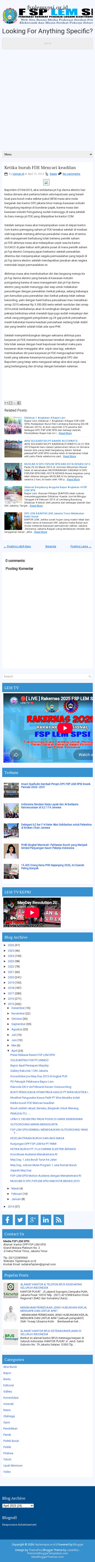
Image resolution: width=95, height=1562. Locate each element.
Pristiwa (8, 1453)
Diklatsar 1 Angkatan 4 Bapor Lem (44, 417)
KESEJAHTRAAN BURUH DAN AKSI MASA (37, 1138)
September (18, 1024)
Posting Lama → (80, 546)
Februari (16, 1193)
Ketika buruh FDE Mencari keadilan (40, 167)
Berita (7, 1379)
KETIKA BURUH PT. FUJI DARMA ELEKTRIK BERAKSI (43, 1149)
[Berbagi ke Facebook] (19, 403)
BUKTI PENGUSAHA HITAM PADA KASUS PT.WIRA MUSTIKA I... (50, 1092)
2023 (11, 961)
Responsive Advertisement (19, 1524)
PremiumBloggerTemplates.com (47, 1553)
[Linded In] (47, 1225)
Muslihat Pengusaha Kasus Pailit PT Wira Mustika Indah (45, 1097)
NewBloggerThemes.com (47, 1556)
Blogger (78, 1544)
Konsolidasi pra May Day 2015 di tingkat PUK (38, 1076)
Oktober (16, 1018)
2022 (11, 966)
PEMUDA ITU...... (20, 1113)
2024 (11, 956)
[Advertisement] (47, 101)
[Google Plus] (34, 1225)
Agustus (16, 1029)
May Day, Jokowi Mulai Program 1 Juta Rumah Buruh (43, 1165)
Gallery (7, 1391)
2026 (11, 945)
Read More (65, 433)
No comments (71, 173)
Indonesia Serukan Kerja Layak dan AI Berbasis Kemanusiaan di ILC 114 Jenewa (49, 806)
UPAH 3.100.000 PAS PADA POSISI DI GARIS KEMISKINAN (46, 1119)
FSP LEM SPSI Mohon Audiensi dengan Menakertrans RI (45, 1175)
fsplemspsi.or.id (47, 7)
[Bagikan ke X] (15, 403)
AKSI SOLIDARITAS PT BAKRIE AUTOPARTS (50, 440)
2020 (11, 977)
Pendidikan (10, 1428)
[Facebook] (8, 1225)
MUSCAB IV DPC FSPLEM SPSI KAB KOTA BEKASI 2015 (57, 464)
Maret (15, 1188)
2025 (11, 950)
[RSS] (59, 1225)
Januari (16, 1199)
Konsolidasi (11, 1397)
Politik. (7, 1447)
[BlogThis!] (10, 403)
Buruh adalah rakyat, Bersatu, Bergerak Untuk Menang (44, 1108)
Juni (14, 1040)
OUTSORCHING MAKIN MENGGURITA (34, 1124)
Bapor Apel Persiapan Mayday (29, 1065)
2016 (11, 998)
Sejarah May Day (20, 1170)
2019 (11, 982)
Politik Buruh (11, 1441)
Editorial (8, 1385)
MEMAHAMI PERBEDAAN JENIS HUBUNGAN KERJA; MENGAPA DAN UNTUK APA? (53, 1309)
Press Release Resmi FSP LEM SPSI (32, 1055)
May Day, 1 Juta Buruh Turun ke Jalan (33, 1159)
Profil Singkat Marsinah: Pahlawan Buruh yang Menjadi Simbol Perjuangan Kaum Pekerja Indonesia (54, 846)
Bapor (53, 173)
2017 (11, 993)
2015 (11, 1004)
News (7, 1410)
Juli (13, 1034)
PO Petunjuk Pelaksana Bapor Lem (32, 1081)
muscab (8, 1403)
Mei (13, 1045)
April (14, 1050)
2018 (11, 988)
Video (7, 1471)
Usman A (18, 173)
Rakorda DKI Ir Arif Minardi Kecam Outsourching (40, 1087)
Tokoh (7, 1459)
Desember (18, 1008)
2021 (11, 972)
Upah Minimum (13, 1465)
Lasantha (72, 1550)
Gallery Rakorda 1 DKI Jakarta (29, 1070)
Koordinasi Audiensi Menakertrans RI (33, 1154)
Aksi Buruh (10, 1366)
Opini (6, 1422)
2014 (11, 1206)
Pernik (7, 1434)
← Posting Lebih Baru (17, 546)
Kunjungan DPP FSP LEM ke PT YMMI (33, 1143)
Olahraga (9, 1416)
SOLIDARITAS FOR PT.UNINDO (29, 1060)
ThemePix (35, 1550)
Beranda (51, 546)
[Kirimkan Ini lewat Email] (6, 403)
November (18, 1013)
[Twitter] (21, 1225)
